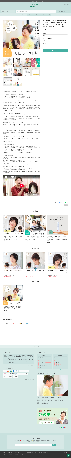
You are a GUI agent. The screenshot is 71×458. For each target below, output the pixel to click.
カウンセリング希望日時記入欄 (48, 38)
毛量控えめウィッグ (31, 14)
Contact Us (23, 452)
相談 (49, 14)
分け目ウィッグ (38, 14)
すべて (7, 323)
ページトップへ (35, 346)
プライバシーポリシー (34, 452)
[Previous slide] (3, 262)
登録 (54, 444)
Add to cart (55, 50)
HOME (4, 452)
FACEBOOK (62, 202)
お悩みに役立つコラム (17, 452)
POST (57, 202)
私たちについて (66, 4)
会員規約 (28, 452)
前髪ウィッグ (45, 14)
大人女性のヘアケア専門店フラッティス (61, 405)
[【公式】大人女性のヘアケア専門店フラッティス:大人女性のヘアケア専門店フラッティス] (52, 385)
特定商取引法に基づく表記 (43, 452)
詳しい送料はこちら (31, 365)
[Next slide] (68, 262)
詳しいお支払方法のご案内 (29, 379)
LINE (67, 202)
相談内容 (44, 33)
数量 (43, 43)
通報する (66, 205)
